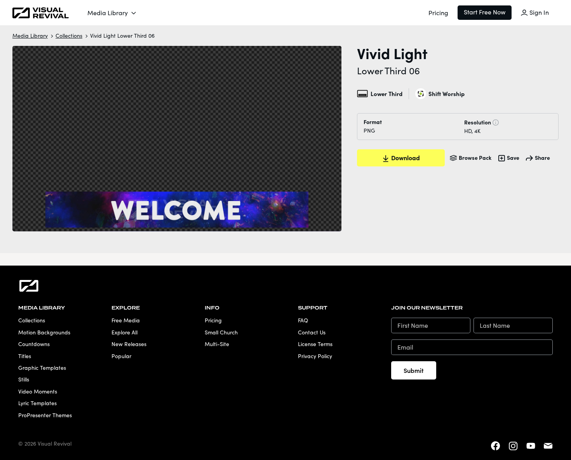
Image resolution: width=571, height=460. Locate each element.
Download (405, 157)
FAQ (303, 320)
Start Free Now (484, 12)
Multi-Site (217, 344)
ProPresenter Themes (45, 415)
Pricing (438, 13)
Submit (414, 370)
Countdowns (34, 344)
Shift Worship (446, 93)
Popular (121, 356)
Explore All (124, 332)
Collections (69, 35)
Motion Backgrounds (44, 332)
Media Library (107, 13)
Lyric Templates (37, 403)
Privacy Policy (315, 356)
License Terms (315, 344)
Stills (23, 379)
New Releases (128, 344)
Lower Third (386, 93)
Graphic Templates (42, 367)
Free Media (125, 320)
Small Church (221, 332)
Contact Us (312, 332)
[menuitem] (112, 13)
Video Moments (37, 391)
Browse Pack (475, 157)
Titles (24, 356)
